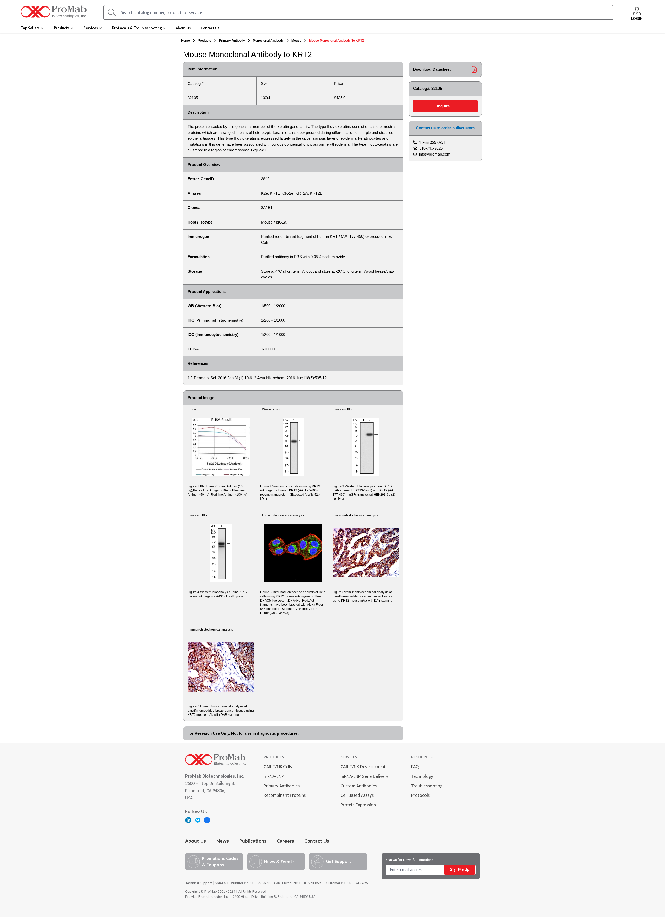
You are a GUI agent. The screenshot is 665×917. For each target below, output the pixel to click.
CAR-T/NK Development (363, 767)
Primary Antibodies (282, 786)
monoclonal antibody (268, 40)
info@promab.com (434, 154)
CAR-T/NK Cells (278, 767)
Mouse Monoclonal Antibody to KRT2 (336, 40)
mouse (296, 40)
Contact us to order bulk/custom (445, 128)
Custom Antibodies (359, 786)
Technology (422, 776)
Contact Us (316, 841)
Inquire (443, 106)
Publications (253, 841)
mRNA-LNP (274, 776)
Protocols (420, 795)
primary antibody (232, 40)
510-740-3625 (431, 148)
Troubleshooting (426, 786)
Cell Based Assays (357, 795)
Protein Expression (358, 805)
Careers (285, 841)
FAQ (415, 767)
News (222, 841)
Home (185, 40)
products (204, 40)
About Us (195, 841)
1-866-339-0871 (432, 142)
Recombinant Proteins (285, 795)
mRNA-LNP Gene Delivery (364, 776)
